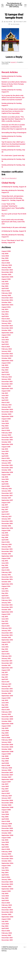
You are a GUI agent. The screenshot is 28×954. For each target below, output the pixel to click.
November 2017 (7, 495)
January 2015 (6, 575)
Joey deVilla (9, 21)
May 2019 (5, 454)
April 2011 (5, 679)
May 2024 (5, 314)
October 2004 (6, 861)
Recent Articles (10, 72)
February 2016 (7, 544)
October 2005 (6, 833)
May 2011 (5, 677)
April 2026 (5, 260)
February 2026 (7, 265)
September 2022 (7, 360)
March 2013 (5, 626)
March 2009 (6, 737)
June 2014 (5, 591)
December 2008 (7, 744)
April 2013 (5, 623)
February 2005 (7, 851)
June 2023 (5, 340)
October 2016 (6, 526)
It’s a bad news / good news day (13, 155)
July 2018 (5, 477)
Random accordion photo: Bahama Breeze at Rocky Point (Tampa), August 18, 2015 (14, 84)
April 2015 (5, 568)
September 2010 (7, 696)
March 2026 (6, 263)
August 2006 (6, 810)
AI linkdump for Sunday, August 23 (14, 187)
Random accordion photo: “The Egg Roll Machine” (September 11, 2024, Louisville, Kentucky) (13, 119)
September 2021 (7, 388)
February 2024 (7, 321)
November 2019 (7, 440)
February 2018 (7, 488)
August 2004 (6, 865)
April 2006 (5, 819)
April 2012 (5, 651)
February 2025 (7, 293)
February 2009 (7, 740)
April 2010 (5, 707)
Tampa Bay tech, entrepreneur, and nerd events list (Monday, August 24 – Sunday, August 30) (13, 198)
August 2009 (6, 726)
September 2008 (7, 751)
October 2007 (6, 777)
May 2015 (5, 565)
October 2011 (6, 665)
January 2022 (6, 379)
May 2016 (5, 537)
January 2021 (6, 407)
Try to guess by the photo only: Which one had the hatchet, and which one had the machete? (13, 98)
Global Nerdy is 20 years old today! (14, 227)
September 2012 (7, 640)
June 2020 (5, 423)
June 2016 (5, 535)
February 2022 (7, 377)
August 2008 (6, 754)
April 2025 (5, 288)
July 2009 (5, 728)
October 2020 (6, 414)
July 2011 (5, 672)
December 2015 (7, 549)
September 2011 (7, 668)
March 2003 (6, 903)
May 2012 (5, 649)
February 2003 (7, 905)
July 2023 (5, 337)
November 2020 (7, 412)
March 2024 (6, 319)
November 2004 (7, 858)
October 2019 (6, 442)
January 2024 (6, 323)
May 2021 (5, 398)
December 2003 (7, 882)
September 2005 (7, 835)
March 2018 (6, 486)
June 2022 (5, 367)
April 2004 (5, 875)
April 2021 (5, 400)
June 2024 (5, 312)
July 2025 (5, 281)
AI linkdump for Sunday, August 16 (14, 231)
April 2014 (5, 595)
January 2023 (6, 351)
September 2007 (7, 779)
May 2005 (5, 844)
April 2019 (5, 456)
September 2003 (7, 889)
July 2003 (5, 893)
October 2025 (6, 274)
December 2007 (7, 772)
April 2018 (5, 484)
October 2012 (6, 637)
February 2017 (7, 516)
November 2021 (7, 384)
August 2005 (6, 838)
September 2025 (7, 277)
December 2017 (7, 493)
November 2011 (7, 663)
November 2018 (7, 468)
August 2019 (6, 447)
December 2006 (7, 800)
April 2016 (5, 540)
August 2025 (6, 279)
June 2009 (5, 730)
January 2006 (6, 826)
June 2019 (5, 451)
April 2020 (5, 428)
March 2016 (5, 542)
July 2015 (5, 561)
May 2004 (5, 872)
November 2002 (7, 912)
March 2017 (5, 514)
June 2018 (5, 479)
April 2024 (5, 316)
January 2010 (6, 714)
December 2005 (7, 828)
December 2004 (7, 856)
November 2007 (7, 775)
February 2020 (7, 433)
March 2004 (6, 877)
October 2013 (6, 609)
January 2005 (6, 854)
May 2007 (5, 789)
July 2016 (5, 533)
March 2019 (5, 458)
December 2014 (7, 577)
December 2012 (7, 633)
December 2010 (7, 689)
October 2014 (6, 582)
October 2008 (6, 749)
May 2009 (5, 733)
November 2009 (7, 719)
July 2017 (5, 505)
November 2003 (7, 884)
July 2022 (5, 365)
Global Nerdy (8, 182)
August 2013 (6, 614)
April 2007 (5, 791)
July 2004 (5, 868)
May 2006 (5, 817)
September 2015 (7, 556)
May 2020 (5, 426)
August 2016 (6, 530)
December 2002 (7, 910)
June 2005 (5, 842)
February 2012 (7, 656)
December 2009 (7, 716)
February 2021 (7, 405)
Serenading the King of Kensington (14, 132)
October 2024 (6, 302)
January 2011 (6, 686)
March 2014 (6, 598)
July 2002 (5, 921)
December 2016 (7, 521)
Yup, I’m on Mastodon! (9, 178)
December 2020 (7, 409)
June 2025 (5, 284)
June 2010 (5, 703)
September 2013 (7, 612)
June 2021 (5, 395)
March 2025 (6, 291)
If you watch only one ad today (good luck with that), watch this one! (13, 222)
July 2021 (5, 393)
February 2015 (7, 572)
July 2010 (5, 700)
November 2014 (7, 579)
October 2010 (6, 693)
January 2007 (6, 798)
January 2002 (6, 935)
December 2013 (7, 605)
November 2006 (7, 803)
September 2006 (7, 807)
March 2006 (6, 821)
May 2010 (5, 705)
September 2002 (7, 917)
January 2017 (6, 519)
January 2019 (6, 463)
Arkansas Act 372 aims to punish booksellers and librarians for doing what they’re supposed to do (14, 127)
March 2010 (6, 710)
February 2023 (7, 349)
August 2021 (6, 391)
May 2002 (5, 926)
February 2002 (7, 933)
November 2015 (7, 551)
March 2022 (6, 374)
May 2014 (5, 593)
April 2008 (5, 763)
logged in (13, 62)
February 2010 (7, 712)
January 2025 (6, 295)
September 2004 (7, 863)
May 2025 (5, 286)
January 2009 (6, 742)
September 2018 (7, 472)
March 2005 (6, 849)
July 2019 (5, 449)
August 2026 (6, 251)
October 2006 (6, 805)
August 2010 (6, 698)
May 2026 (5, 258)
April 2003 (5, 900)
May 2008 (5, 761)
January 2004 (6, 879)
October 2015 (6, 554)
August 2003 (6, 891)
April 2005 (5, 847)
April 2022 (5, 372)
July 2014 (5, 589)
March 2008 (6, 765)
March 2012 (5, 654)
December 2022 (7, 353)
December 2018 (7, 465)
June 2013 (5, 619)
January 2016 (6, 547)
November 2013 (7, 607)
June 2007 (5, 786)
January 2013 (6, 630)
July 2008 (5, 756)
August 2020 (6, 419)
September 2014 (7, 584)
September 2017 (7, 500)
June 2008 (5, 758)
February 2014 (7, 600)
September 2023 (7, 333)
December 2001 (7, 938)
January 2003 (6, 907)
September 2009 (7, 723)
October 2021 (6, 386)
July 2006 (5, 812)
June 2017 (5, 507)
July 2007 (5, 784)
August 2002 (6, 919)
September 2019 (7, 444)
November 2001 (7, 940)
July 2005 (5, 840)
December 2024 (7, 298)
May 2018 (5, 481)
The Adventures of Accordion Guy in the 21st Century (14, 4)
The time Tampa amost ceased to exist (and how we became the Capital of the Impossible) (13, 111)
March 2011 (5, 682)
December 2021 (7, 381)
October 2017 (6, 498)
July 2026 (5, 253)
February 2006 (7, 824)
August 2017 (6, 502)
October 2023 (6, 330)
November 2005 (7, 831)
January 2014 (6, 602)
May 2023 (5, 342)
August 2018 (6, 474)
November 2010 (7, 691)
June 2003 (5, 896)
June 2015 (5, 563)
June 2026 (5, 256)
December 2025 (7, 270)
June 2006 (5, 814)
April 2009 (5, 735)
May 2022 (5, 370)
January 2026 (6, 267)
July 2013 (5, 616)
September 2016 (7, 528)
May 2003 (5, 898)
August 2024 (6, 307)
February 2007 (7, 796)
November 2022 (7, 356)
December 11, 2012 (21, 21)
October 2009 (6, 721)
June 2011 (5, 675)
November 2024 (7, 300)
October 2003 (6, 886)
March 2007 (6, 793)
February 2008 (7, 768)
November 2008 (7, 747)
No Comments (15, 24)
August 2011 (6, 670)
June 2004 (5, 870)
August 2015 (6, 558)
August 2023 (6, 335)
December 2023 (7, 326)
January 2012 (6, 658)
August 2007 (6, 782)
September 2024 (7, 305)
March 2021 (5, 402)
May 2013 (5, 621)
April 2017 (5, 512)
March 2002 (6, 931)
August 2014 (6, 586)
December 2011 (7, 661)
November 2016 (7, 523)
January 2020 (6, 435)
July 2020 (5, 421)
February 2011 (6, 684)
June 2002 (5, 924)
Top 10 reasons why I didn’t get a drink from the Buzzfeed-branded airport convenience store (13, 144)
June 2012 (5, 647)
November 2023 (7, 328)
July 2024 (5, 309)
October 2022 (6, 358)
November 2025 (7, 272)
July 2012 (5, 644)
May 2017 (5, 509)
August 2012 (6, 642)
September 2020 (7, 416)
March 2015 (5, 570)
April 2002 (5, 928)
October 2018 (6, 470)
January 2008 (6, 770)
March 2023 (6, 347)
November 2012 (7, 635)
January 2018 (6, 491)
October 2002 (6, 914)
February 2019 (7, 461)
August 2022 (6, 363)
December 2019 (7, 437)
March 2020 (6, 430)
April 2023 (5, 344)
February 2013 (7, 628)
